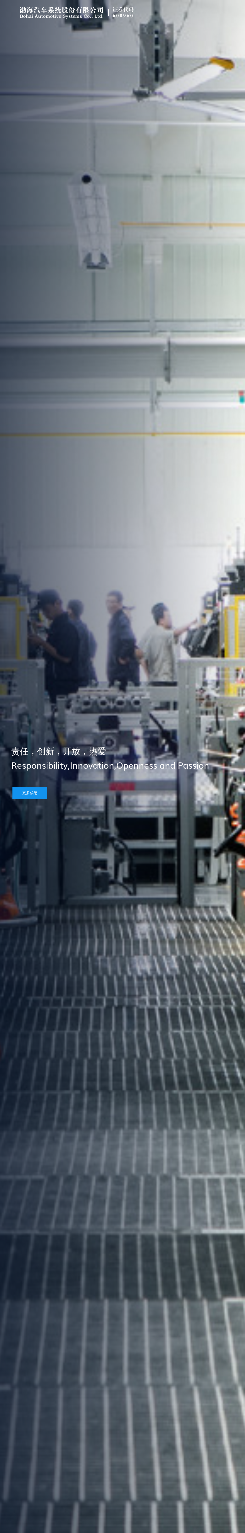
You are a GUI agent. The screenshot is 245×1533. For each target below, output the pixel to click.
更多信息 (30, 792)
